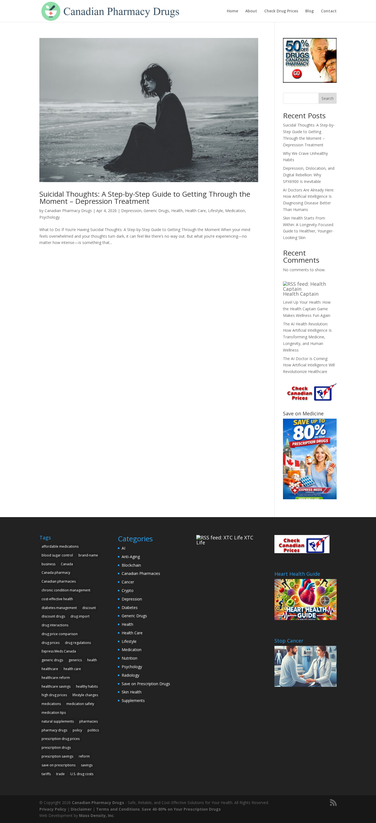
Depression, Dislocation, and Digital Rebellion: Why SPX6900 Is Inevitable (308, 175)
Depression (131, 210)
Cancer (128, 582)
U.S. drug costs (81, 774)
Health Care (195, 210)
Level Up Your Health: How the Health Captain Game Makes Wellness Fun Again (307, 309)
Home (232, 11)
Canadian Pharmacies (141, 573)
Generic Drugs (156, 210)
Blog (309, 11)
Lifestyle (215, 210)
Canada (67, 564)
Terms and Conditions (118, 809)
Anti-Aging (131, 556)
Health (177, 210)
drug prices (50, 642)
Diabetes (130, 607)
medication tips (54, 712)
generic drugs (52, 660)
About (251, 11)
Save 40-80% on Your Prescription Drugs (181, 809)
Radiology (130, 675)
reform (84, 756)
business (48, 564)
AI (123, 548)
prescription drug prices (61, 738)
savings (86, 765)
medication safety (80, 703)
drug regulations (78, 642)
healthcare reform (56, 677)
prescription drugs (56, 747)
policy (77, 730)
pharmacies (88, 721)
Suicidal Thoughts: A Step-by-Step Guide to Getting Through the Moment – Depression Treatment (144, 197)
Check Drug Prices (281, 11)
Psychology (49, 217)
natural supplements (58, 721)
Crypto (127, 590)
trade (60, 774)
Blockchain (131, 565)
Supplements (133, 700)
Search (327, 98)
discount (89, 607)
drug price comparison (60, 634)
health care (72, 668)
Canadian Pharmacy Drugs (68, 210)
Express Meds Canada (59, 651)
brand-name (88, 555)
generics (75, 660)
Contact (329, 11)
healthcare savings (56, 686)
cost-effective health (57, 599)
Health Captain (300, 293)
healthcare (50, 668)
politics (93, 730)
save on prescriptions (58, 765)
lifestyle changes (85, 695)
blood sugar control (57, 555)
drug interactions (55, 625)
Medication (235, 210)
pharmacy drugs (54, 730)
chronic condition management (66, 590)
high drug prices (54, 695)
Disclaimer (81, 809)
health (92, 660)
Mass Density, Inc (96, 815)
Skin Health (131, 692)
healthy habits (87, 686)
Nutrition (129, 658)
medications (51, 703)
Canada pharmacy (56, 572)
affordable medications (60, 546)
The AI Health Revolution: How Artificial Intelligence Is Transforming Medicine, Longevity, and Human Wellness (307, 337)
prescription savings (57, 756)
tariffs (46, 774)
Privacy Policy (52, 809)
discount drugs (53, 616)
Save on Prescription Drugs (146, 683)
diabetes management (59, 607)
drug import (79, 616)
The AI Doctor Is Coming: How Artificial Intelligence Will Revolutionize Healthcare (309, 365)
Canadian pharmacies (59, 581)
